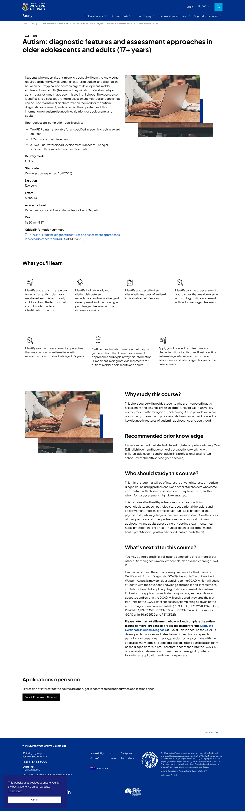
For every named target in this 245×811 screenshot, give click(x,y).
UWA (25, 23)
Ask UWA (94, 758)
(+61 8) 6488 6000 (34, 761)
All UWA (202, 6)
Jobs (111, 753)
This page (27, 805)
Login (190, 6)
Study (35, 23)
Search (218, 7)
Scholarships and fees (173, 15)
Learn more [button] (15, 791)
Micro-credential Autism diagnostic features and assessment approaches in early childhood (115, 23)
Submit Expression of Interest (41, 696)
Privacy (112, 758)
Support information (206, 15)
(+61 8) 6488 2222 (31, 770)
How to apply (144, 15)
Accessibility (97, 753)
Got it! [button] (34, 799)
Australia (101, 768)
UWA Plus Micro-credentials (55, 23)
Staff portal (126, 753)
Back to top (211, 731)
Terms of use (127, 758)
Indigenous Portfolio (169, 775)
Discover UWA (119, 15)
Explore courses (93, 15)
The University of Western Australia (44, 746)
